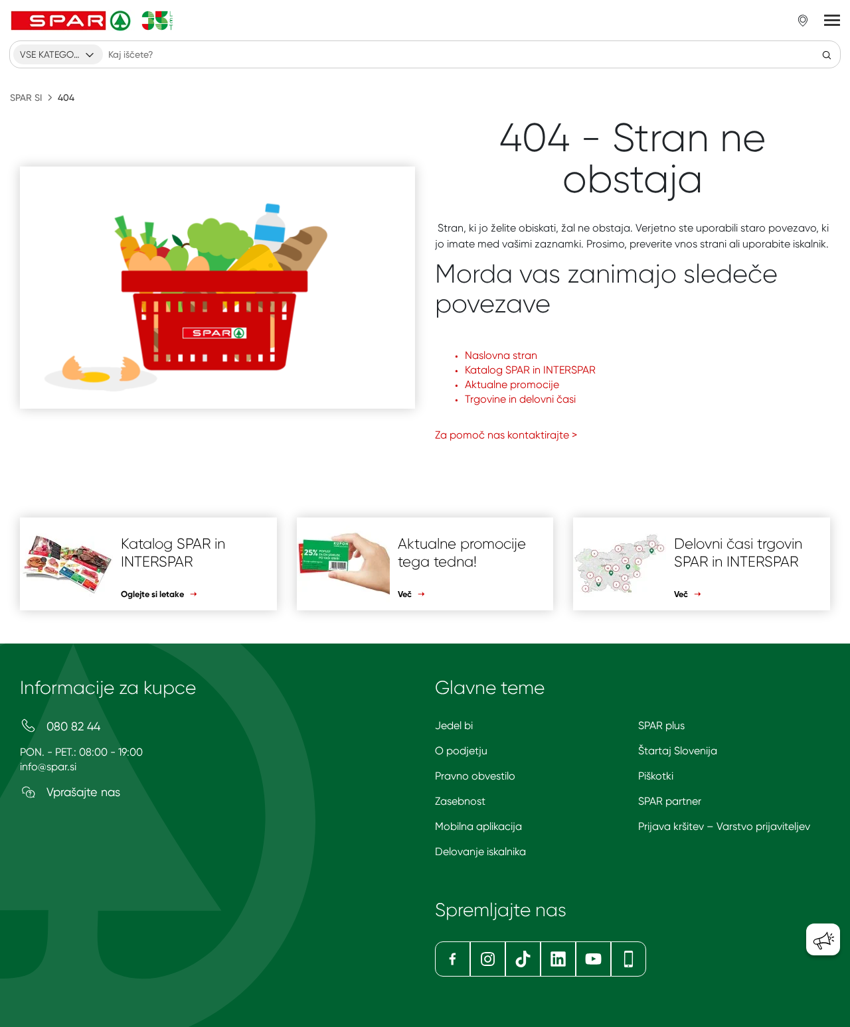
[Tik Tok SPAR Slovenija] (523, 959)
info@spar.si (48, 766)
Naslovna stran (501, 355)
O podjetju (461, 750)
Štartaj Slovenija (677, 750)
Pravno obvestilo (475, 776)
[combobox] (58, 54)
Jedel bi (454, 725)
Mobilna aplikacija (478, 826)
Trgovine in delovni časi (520, 399)
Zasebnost (460, 801)
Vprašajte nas (81, 792)
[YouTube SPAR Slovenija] (593, 959)
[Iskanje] (826, 54)
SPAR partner (669, 801)
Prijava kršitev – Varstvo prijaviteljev (724, 826)
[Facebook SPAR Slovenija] (452, 959)
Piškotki (655, 776)
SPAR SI (26, 97)
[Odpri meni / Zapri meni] (832, 21)
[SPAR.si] (92, 20)
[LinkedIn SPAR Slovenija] (558, 959)
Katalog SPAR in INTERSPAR (530, 370)
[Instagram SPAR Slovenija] (487, 959)
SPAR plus (661, 725)
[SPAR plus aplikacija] (628, 959)
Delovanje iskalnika (480, 851)
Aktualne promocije (512, 384)
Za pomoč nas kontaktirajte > (506, 435)
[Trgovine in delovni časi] (803, 21)
